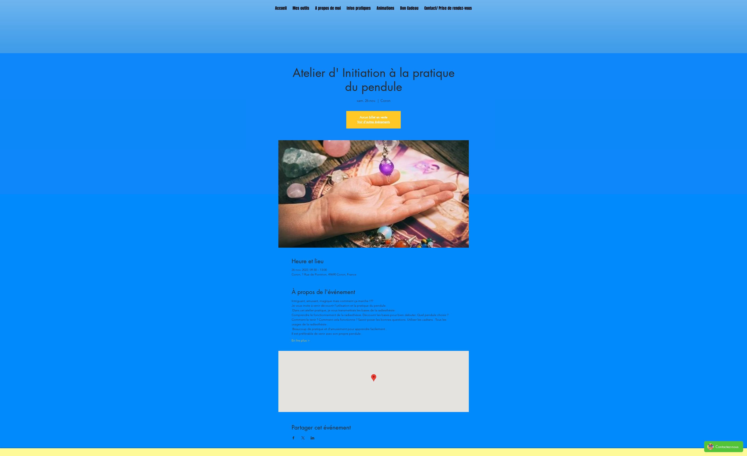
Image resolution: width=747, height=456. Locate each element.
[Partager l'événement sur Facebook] (293, 437)
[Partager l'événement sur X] (303, 437)
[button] (301, 8)
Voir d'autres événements (373, 122)
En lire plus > (301, 340)
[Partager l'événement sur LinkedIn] (312, 437)
